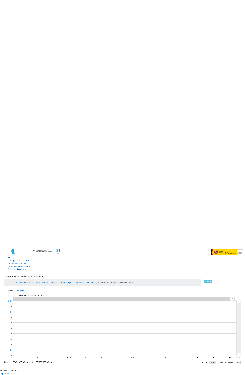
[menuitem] (239, 328)
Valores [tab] (20, 291)
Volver (208, 281)
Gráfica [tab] (9, 291)
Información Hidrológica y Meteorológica (54, 282)
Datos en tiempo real (23, 282)
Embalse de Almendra (85, 282)
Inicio (8, 282)
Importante (5, 373)
